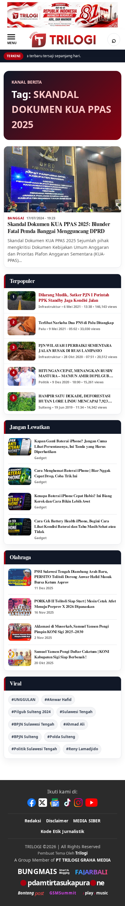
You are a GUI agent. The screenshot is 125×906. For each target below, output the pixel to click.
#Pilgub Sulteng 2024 (31, 711)
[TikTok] (67, 802)
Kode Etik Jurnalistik (62, 831)
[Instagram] (78, 802)
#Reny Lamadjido (82, 748)
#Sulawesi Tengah (76, 711)
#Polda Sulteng (61, 736)
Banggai (16, 218)
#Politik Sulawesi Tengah (34, 748)
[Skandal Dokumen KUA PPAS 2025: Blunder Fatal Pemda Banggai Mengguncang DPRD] (62, 179)
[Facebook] (31, 802)
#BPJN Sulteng (25, 736)
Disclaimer (57, 821)
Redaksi (33, 821)
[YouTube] (91, 802)
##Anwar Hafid (58, 699)
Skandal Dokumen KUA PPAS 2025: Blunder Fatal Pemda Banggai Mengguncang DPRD (59, 227)
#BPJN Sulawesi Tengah (33, 724)
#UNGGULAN (23, 699)
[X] (43, 802)
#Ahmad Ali (74, 724)
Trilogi (81, 853)
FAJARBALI (91, 871)
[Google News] (55, 802)
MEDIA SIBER (87, 821)
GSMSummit (62, 893)
